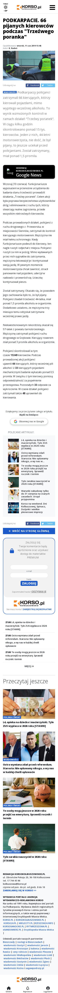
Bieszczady (9, 941)
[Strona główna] (9, 988)
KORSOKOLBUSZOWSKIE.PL (30, 919)
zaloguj (29, 583)
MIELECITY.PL (26, 923)
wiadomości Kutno (14, 968)
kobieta (35, 948)
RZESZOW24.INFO (44, 923)
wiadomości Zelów (13, 964)
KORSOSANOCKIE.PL (13, 926)
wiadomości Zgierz (39, 961)
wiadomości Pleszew (40, 951)
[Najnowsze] (27, 988)
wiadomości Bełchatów (16, 958)
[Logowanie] (48, 988)
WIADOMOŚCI (10, 92)
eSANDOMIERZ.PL (12, 929)
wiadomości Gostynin (15, 961)
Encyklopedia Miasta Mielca (39, 929)
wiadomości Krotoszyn (16, 948)
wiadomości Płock (40, 958)
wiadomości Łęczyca (37, 964)
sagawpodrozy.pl (35, 968)
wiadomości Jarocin (37, 945)
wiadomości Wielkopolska (17, 955)
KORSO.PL (8, 919)
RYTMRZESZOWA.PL (36, 926)
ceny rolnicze (20, 951)
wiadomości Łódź (43, 955)
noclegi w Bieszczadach (30, 941)
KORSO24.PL (10, 923)
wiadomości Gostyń (14, 945)
